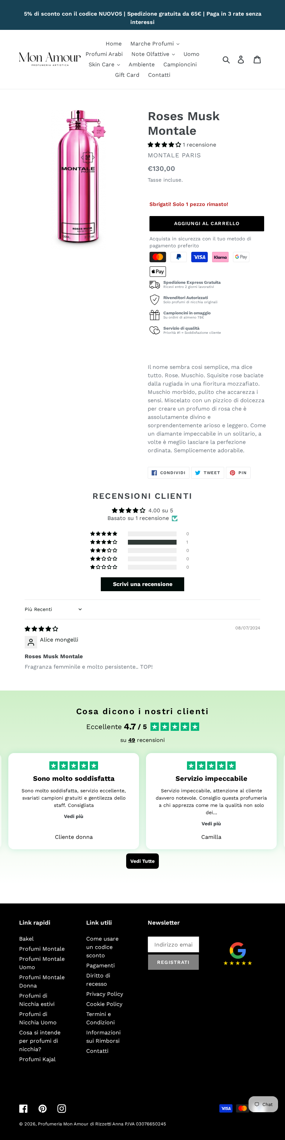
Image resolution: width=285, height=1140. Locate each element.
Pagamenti (100, 965)
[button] (165, 144)
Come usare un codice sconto (102, 947)
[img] (41, 629)
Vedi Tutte (142, 861)
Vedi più (73, 816)
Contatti (97, 1051)
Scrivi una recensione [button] (142, 584)
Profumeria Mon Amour (63, 1123)
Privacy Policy (104, 994)
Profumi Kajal (37, 1059)
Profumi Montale (42, 948)
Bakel (26, 938)
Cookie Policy (104, 1004)
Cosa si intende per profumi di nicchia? (39, 1040)
